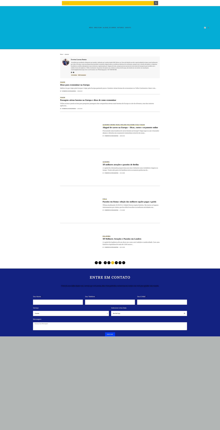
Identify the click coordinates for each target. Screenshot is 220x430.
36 (120, 262)
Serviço (36, 308)
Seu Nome (37, 296)
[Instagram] (208, 27)
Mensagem (37, 319)
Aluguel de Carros (109, 27)
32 (105, 262)
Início (91, 27)
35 (116, 262)
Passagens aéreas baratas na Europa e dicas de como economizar (88, 100)
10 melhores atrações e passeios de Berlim (121, 164)
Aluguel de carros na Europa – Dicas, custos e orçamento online (130, 127)
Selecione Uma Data (118, 308)
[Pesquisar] (156, 3)
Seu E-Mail (141, 296)
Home (61, 54)
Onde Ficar (98, 27)
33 (108, 262)
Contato (128, 27)
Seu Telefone (90, 296)
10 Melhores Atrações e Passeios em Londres (122, 239)
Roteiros (120, 27)
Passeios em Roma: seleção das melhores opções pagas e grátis (129, 201)
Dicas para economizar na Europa (75, 85)
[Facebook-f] (205, 27)
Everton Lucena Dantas (79, 59)
